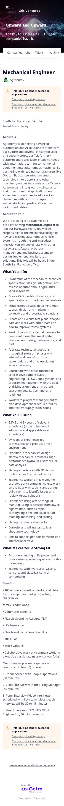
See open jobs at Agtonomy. (28, 99)
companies (14, 53)
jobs (27, 53)
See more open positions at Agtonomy (32, 765)
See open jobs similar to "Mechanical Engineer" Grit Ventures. (34, 105)
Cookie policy (40, 798)
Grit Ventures (29, 10)
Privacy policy (24, 798)
